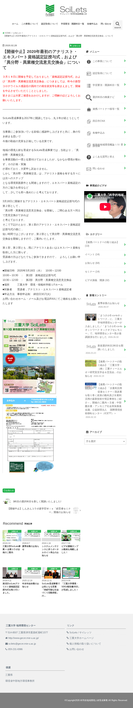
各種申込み (92, 24)
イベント (92, 254)
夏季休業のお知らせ (109, 305)
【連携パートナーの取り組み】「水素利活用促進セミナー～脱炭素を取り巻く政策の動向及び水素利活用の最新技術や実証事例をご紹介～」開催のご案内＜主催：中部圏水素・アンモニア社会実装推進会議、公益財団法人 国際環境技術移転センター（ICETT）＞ (103, 400)
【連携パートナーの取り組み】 (102, 244)
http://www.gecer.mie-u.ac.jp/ (23, 638)
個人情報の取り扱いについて (85, 643)
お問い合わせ (76, 649)
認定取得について (49, 24)
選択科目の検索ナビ (104, 97)
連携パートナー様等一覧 (106, 109)
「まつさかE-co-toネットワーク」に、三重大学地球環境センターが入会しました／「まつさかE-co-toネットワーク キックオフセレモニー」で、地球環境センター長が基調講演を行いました (103, 326)
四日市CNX (99, 121)
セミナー (92, 271)
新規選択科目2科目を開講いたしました (104, 349)
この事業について (29, 24)
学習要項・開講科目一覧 (72, 24)
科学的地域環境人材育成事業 (94, 700)
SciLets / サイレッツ (80, 632)
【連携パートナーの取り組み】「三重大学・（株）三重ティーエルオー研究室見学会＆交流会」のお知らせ (103, 368)
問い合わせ (106, 24)
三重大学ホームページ (81, 638)
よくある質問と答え (104, 156)
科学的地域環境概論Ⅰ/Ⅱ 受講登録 (108, 145)
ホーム (15, 24)
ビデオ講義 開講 (97, 280)
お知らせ (10, 490)
